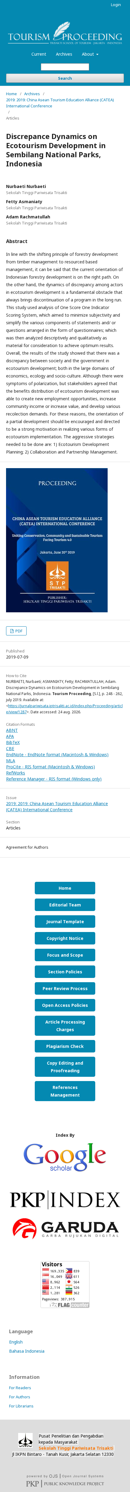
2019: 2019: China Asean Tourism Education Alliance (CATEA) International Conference (60, 103)
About (88, 54)
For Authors (19, 1397)
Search (65, 78)
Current (38, 54)
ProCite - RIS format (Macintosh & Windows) (50, 767)
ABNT (12, 730)
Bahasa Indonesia (26, 1351)
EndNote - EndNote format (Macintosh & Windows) (57, 754)
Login (116, 4)
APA (10, 736)
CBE (10, 748)
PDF (18, 631)
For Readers (20, 1387)
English (16, 1342)
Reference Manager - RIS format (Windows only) (54, 779)
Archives (64, 54)
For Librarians (21, 1406)
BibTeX (13, 742)
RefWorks (15, 773)
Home (11, 93)
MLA (10, 760)
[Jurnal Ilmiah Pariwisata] (65, 1213)
